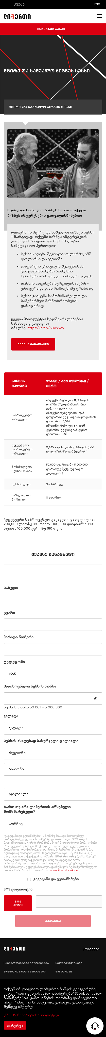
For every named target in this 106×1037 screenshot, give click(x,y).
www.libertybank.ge (64, 870)
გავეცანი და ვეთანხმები (56, 879)
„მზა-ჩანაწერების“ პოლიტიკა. (32, 1015)
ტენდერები (63, 971)
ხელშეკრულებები (68, 963)
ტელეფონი (14, 662)
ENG (97, 4)
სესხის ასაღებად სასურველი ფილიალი (41, 741)
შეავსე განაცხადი (33, 344)
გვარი (9, 612)
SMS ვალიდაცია (18, 889)
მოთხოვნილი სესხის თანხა (30, 686)
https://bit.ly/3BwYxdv (45, 328)
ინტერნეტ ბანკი (51, 29)
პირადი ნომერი (19, 637)
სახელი (11, 588)
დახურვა (15, 1025)
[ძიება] (7, 4)
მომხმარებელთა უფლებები (25, 971)
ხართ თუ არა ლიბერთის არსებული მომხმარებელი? (37, 809)
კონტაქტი (91, 949)
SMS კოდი (18, 903)
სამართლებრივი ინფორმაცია (26, 963)
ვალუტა (11, 716)
